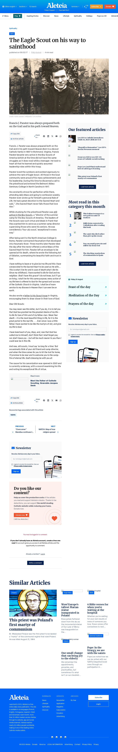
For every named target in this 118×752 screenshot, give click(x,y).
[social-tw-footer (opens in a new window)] (61, 737)
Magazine (59, 707)
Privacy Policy (87, 744)
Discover (46, 16)
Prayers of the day (81, 304)
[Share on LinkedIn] (48, 136)
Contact (77, 744)
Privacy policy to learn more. (23, 466)
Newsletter (60, 700)
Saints (13, 415)
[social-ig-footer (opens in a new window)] (66, 737)
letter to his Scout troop (36, 295)
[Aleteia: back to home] (57, 5)
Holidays (89, 16)
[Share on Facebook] (44, 136)
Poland (14, 593)
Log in (87, 6)
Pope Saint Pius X (64, 10)
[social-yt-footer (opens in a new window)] (52, 737)
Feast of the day (79, 287)
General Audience (96, 636)
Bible (91, 593)
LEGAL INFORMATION (55, 744)
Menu (6, 16)
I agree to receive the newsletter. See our (26, 465)
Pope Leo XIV (102, 16)
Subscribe (95, 6)
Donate (108, 6)
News (56, 16)
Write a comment (35, 563)
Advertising (60, 716)
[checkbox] (12, 464)
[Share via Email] (56, 136)
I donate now (20, 515)
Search (33, 7)
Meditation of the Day (83, 295)
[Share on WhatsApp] (61, 136)
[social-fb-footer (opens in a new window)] (57, 737)
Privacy (96, 744)
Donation (59, 713)
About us (42, 744)
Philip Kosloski (36, 52)
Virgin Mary (68, 593)
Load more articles (87, 187)
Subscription (60, 710)
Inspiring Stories (32, 16)
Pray (16, 16)
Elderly (66, 641)
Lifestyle (66, 16)
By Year (73, 700)
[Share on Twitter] (52, 136)
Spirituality (78, 16)
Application (60, 703)
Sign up (16, 471)
